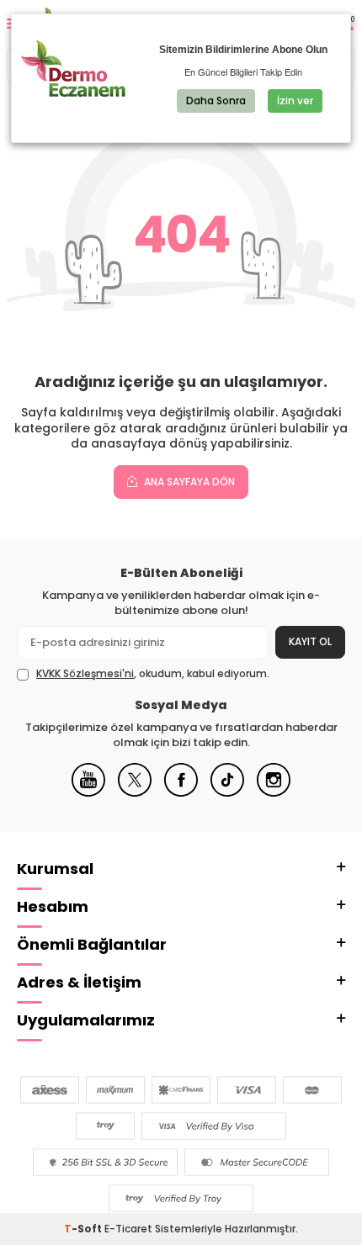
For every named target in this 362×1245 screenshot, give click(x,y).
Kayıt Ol (310, 641)
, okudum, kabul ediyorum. (152, 674)
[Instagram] (273, 793)
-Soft (84, 1228)
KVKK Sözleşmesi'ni (85, 673)
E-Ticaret (128, 1228)
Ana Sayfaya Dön (188, 481)
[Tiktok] (227, 793)
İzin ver (295, 100)
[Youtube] (88, 793)
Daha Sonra (216, 100)
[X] (135, 793)
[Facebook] (181, 793)
